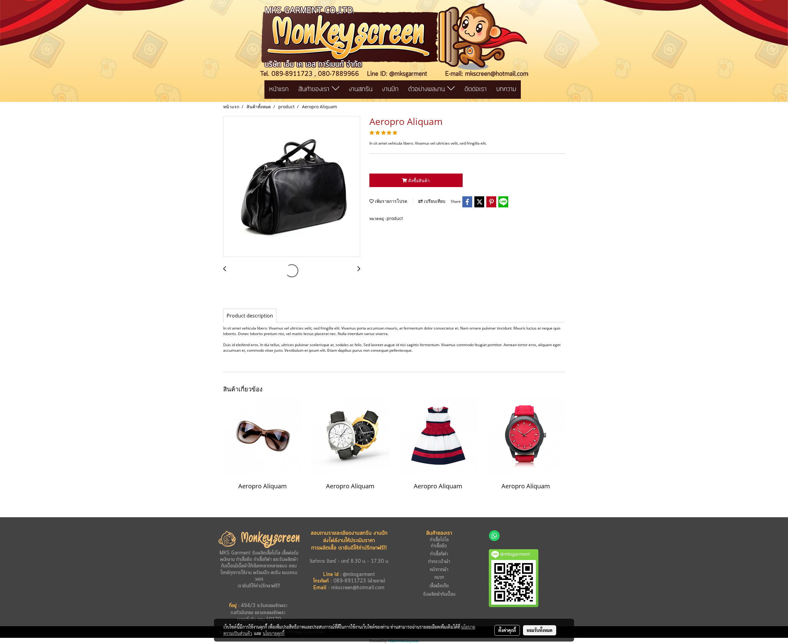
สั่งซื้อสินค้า (418, 180)
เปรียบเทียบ (434, 201)
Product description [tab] (250, 315)
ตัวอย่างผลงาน (427, 89)
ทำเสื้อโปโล (439, 539)
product (395, 218)
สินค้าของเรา (315, 89)
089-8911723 (349, 581)
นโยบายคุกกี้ (273, 633)
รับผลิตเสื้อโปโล (265, 553)
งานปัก (390, 89)
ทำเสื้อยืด (244, 559)
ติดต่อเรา (475, 89)
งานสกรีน (360, 89)
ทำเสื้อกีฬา (262, 559)
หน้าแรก (279, 89)
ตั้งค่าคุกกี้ (507, 630)
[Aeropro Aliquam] (291, 186)
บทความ (506, 89)
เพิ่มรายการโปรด (390, 201)
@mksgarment (359, 574)
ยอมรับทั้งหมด (540, 630)
